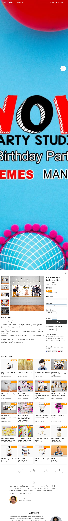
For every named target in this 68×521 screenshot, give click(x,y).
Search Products (9, 472)
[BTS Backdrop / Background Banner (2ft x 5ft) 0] (5, 280)
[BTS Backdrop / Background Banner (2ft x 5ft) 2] (5, 294)
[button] (51, 313)
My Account (21, 472)
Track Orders (34, 472)
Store (4, 2)
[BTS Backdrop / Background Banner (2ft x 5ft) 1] (5, 287)
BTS (59, 284)
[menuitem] (63, 273)
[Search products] (63, 68)
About (11, 2)
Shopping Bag (59, 472)
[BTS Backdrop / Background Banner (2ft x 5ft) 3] (5, 302)
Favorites (46, 472)
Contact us (19, 2)
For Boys (53, 284)
